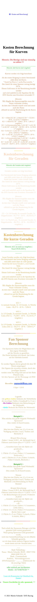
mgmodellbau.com (23, 383)
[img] (18, 6)
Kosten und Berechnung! (20, 14)
